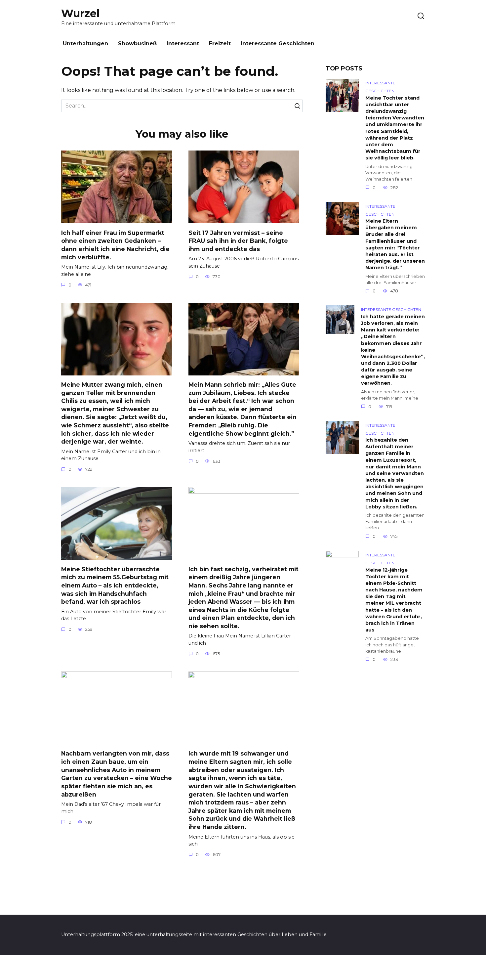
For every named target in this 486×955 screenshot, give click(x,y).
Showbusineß (137, 43)
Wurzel (80, 13)
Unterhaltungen (85, 43)
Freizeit (220, 43)
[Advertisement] (375, 792)
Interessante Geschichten (277, 43)
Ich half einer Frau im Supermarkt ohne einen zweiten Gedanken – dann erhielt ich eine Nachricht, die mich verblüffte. (115, 244)
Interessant (183, 43)
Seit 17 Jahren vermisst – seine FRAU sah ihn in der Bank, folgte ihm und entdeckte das (238, 240)
